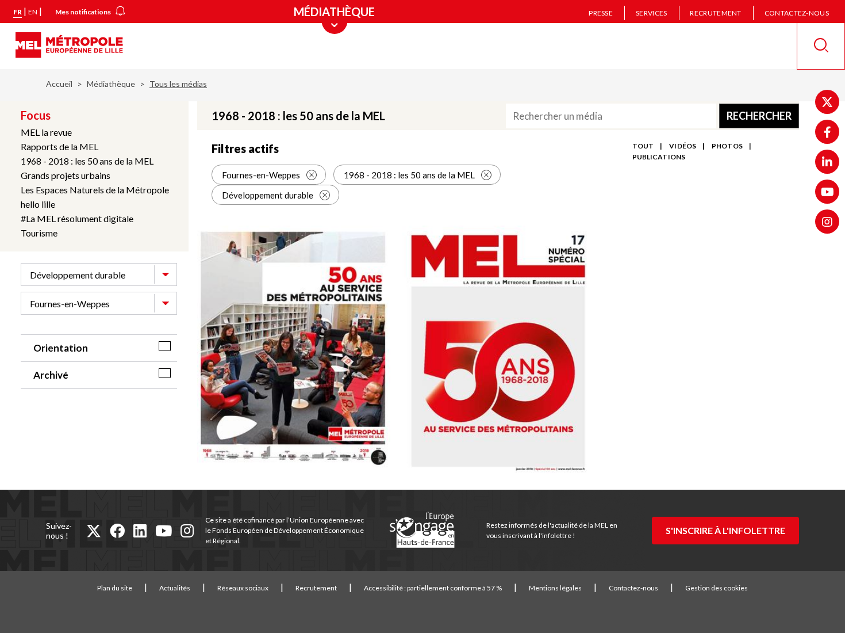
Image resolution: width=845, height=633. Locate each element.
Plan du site (114, 588)
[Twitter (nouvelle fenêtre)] (827, 102)
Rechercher (759, 115)
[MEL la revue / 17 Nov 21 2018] (498, 352)
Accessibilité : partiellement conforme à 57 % (433, 588)
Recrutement (715, 13)
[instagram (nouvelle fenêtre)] (187, 530)
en (32, 11)
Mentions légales (555, 588)
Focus (36, 115)
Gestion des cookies (716, 588)
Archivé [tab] (50, 375)
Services (651, 13)
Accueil (59, 84)
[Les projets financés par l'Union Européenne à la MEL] (422, 531)
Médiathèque (111, 84)
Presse (601, 13)
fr (17, 11)
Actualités (174, 588)
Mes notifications (83, 11)
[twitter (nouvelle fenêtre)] (93, 530)
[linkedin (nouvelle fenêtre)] (140, 530)
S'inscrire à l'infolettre (725, 530)
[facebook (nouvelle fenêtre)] (117, 530)
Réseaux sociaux (242, 588)
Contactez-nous (797, 13)
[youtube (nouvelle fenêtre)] (163, 530)
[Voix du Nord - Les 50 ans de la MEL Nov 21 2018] (293, 349)
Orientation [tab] (60, 348)
